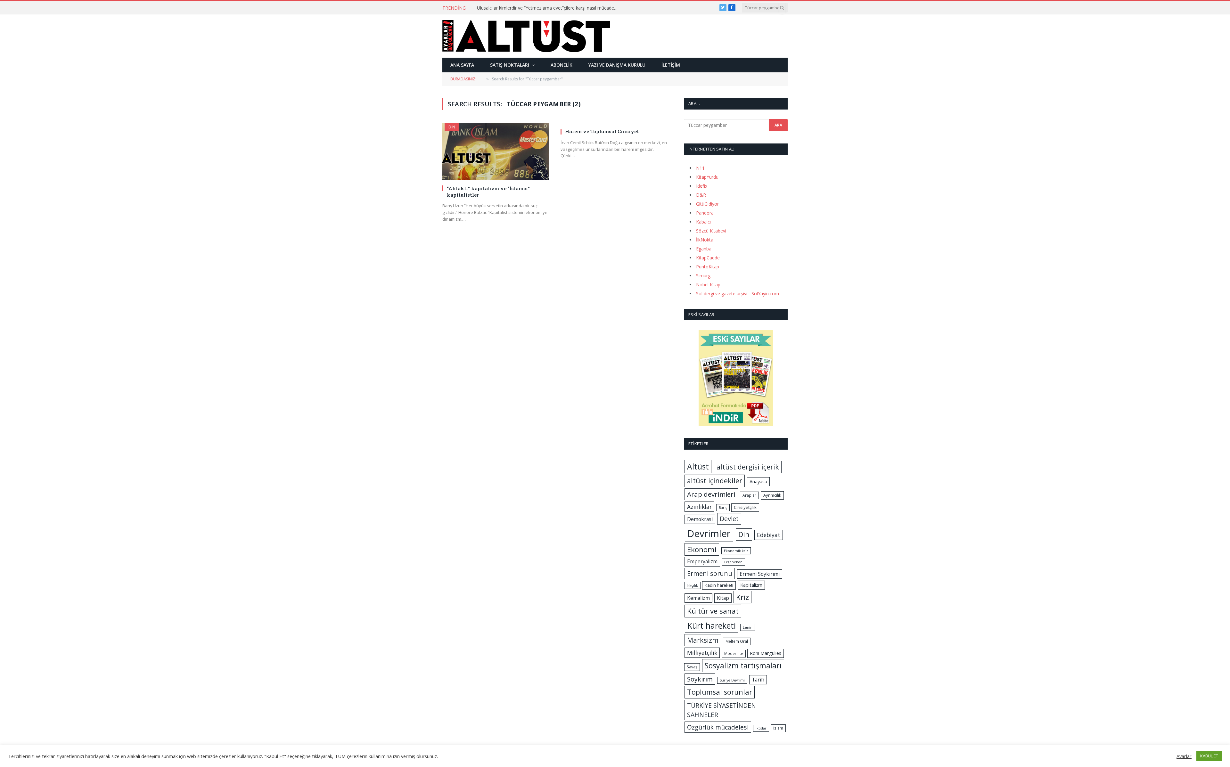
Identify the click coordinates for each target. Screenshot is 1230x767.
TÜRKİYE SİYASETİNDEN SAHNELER (721, 710)
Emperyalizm (702, 561)
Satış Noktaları (509, 65)
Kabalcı (703, 222)
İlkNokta (704, 240)
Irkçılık (692, 585)
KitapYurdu (707, 177)
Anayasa (758, 481)
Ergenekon (733, 562)
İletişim (670, 65)
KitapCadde (708, 258)
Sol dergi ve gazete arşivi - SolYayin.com (737, 293)
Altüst (698, 466)
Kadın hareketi (719, 585)
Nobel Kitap (708, 285)
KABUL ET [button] (1209, 756)
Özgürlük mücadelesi (718, 727)
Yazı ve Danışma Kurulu (616, 65)
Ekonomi (702, 549)
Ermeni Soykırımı (760, 573)
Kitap (723, 597)
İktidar (761, 728)
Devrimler (709, 533)
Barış (723, 507)
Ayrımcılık (772, 495)
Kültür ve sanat (713, 611)
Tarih (758, 679)
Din (451, 127)
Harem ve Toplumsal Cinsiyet (602, 131)
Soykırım (700, 679)
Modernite (733, 653)
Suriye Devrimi (732, 680)
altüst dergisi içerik (748, 466)
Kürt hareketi (711, 625)
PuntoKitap (707, 267)
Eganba (703, 249)
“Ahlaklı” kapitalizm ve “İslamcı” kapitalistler (488, 191)
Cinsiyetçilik (745, 507)
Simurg (703, 276)
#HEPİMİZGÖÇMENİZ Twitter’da (510, 8)
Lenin (747, 627)
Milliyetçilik (702, 653)
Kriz (742, 597)
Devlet (729, 518)
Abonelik (561, 65)
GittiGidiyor (707, 204)
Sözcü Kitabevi (711, 231)
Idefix (701, 186)
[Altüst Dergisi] (526, 36)
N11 (700, 168)
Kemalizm (698, 597)
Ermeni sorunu (709, 573)
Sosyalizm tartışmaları (743, 665)
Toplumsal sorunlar (719, 692)
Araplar (749, 495)
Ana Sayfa (462, 65)
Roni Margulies (765, 653)
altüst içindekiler (714, 480)
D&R (701, 195)
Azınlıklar (699, 506)
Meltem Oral (737, 641)
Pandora (705, 213)
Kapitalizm (751, 585)
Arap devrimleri (711, 494)
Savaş (692, 667)
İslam (778, 728)
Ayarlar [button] (1184, 756)
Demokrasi (700, 519)
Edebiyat (768, 535)
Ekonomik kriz (736, 551)
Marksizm (702, 640)
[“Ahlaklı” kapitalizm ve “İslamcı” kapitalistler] (495, 151)
